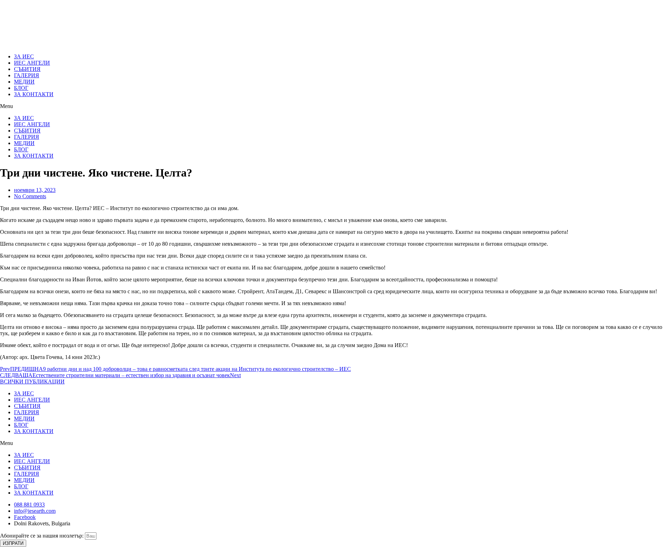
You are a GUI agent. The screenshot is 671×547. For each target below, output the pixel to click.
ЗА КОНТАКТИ (33, 94)
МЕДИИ (24, 82)
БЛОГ (21, 88)
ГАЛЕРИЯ (26, 75)
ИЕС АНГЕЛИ (32, 63)
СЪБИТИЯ (27, 69)
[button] (335, 106)
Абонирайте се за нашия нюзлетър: (42, 536)
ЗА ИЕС (24, 56)
